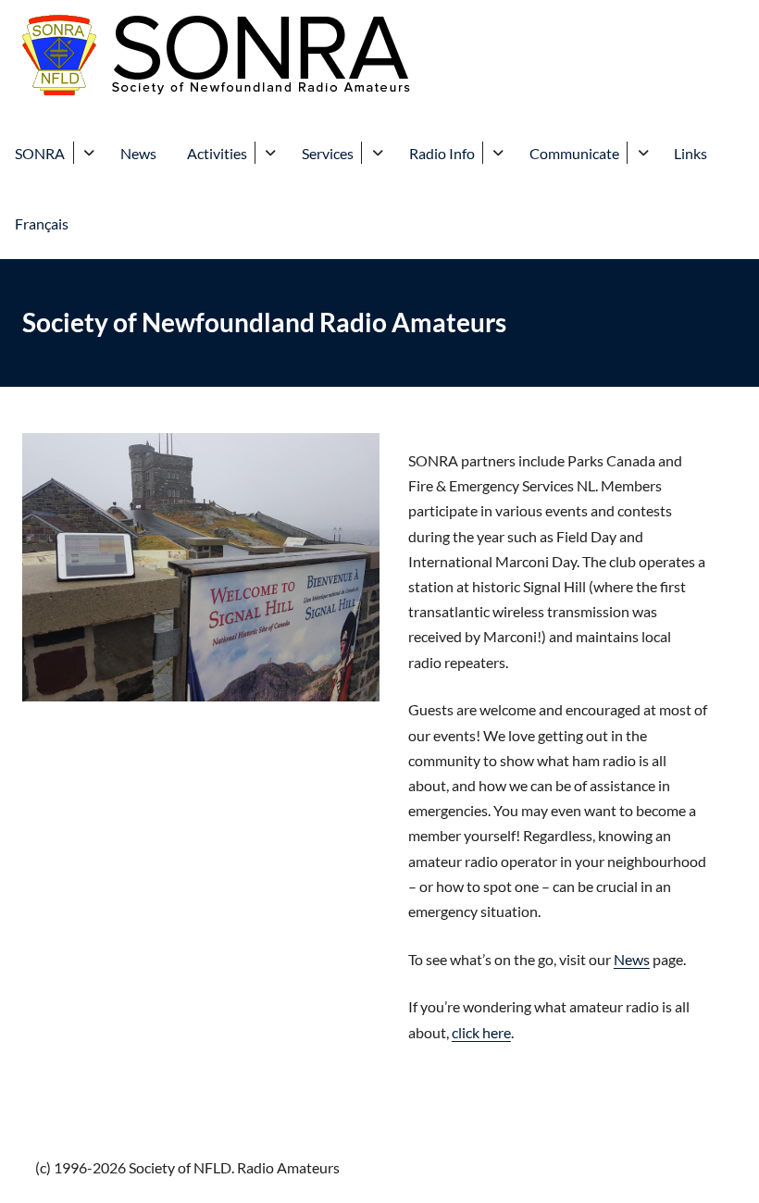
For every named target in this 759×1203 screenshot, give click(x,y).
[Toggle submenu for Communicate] (643, 153)
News (138, 153)
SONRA (40, 153)
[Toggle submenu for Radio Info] (498, 153)
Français (41, 223)
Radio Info (442, 153)
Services (328, 153)
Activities (217, 153)
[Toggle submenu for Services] (377, 153)
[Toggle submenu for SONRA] (89, 153)
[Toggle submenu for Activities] (271, 153)
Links (690, 153)
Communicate (574, 153)
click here (481, 1032)
